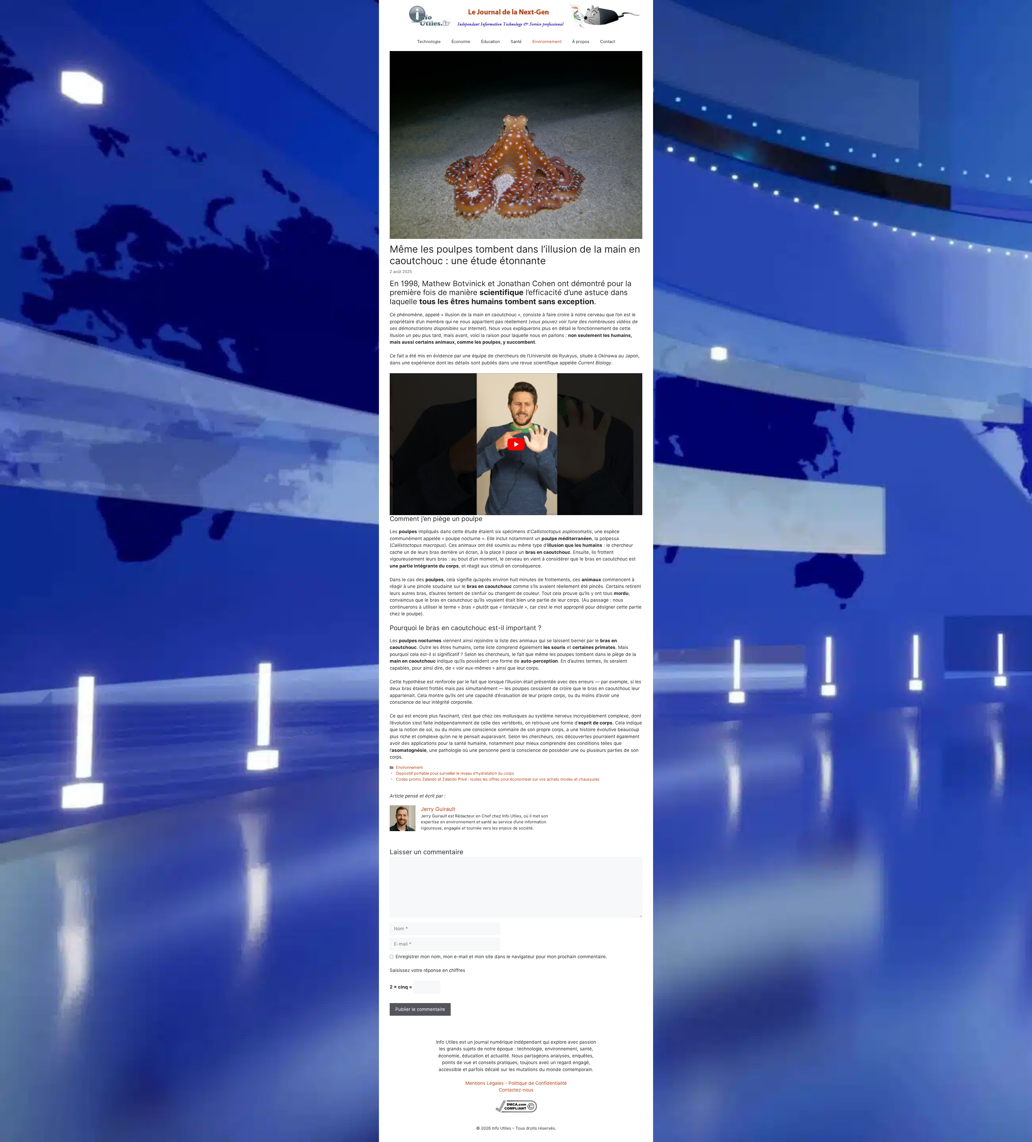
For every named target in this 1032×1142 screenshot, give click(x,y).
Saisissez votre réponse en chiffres (427, 970)
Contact (607, 41)
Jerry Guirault (438, 809)
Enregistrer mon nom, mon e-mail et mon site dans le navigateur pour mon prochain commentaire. (501, 956)
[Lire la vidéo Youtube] (516, 444)
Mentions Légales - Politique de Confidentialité (516, 1083)
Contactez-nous (516, 1090)
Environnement (546, 41)
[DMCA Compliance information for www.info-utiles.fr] (516, 1111)
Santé (516, 41)
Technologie (429, 41)
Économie (461, 41)
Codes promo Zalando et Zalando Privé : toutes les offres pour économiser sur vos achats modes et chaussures (498, 779)
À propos (580, 41)
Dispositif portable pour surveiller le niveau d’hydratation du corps (455, 773)
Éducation (490, 41)
